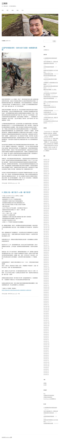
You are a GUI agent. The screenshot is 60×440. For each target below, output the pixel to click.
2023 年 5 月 (46, 196)
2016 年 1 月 (46, 341)
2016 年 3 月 (46, 337)
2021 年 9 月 (46, 231)
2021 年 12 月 (46, 226)
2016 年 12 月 (46, 322)
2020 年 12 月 (46, 246)
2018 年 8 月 (46, 292)
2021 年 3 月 (46, 241)
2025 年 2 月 (46, 170)
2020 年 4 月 (46, 260)
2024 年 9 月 (46, 175)
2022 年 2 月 (46, 222)
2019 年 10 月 (46, 271)
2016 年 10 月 (46, 325)
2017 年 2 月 (46, 318)
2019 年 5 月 (46, 280)
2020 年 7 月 (46, 255)
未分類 (5, 183)
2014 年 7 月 (46, 371)
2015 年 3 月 (46, 357)
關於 (7, 10)
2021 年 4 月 (46, 239)
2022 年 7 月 (46, 213)
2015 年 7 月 (46, 351)
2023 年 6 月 (46, 194)
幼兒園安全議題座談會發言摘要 (50, 114)
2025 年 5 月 (46, 168)
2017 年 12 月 (46, 306)
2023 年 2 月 (46, 201)
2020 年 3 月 (46, 262)
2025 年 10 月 (46, 161)
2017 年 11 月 (46, 308)
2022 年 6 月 (46, 215)
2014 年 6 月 (46, 372)
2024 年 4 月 (46, 182)
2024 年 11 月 (46, 173)
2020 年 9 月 (46, 252)
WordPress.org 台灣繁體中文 (50, 399)
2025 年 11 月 (46, 159)
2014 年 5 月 (46, 374)
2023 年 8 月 (46, 192)
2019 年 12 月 (46, 267)
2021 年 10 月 (46, 229)
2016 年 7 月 (46, 330)
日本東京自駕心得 (47, 112)
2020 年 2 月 (46, 264)
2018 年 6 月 (46, 295)
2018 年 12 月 (46, 287)
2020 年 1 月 (46, 266)
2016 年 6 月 (46, 332)
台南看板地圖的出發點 (48, 73)
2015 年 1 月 (46, 360)
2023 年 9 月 (46, 191)
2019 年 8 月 (46, 274)
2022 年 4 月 (46, 219)
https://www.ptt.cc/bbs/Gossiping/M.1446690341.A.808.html (16, 290)
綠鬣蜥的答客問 (47, 105)
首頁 (3, 10)
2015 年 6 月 (46, 353)
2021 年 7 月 (46, 234)
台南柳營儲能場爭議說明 (49, 66)
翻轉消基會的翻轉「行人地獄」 (50, 89)
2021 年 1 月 (46, 245)
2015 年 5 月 (46, 355)
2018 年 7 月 (46, 294)
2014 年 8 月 (46, 369)
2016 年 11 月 (46, 323)
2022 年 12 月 (46, 205)
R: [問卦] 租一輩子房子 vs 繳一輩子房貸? (16, 192)
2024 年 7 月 (46, 178)
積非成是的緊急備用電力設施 (50, 75)
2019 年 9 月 (46, 273)
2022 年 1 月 (46, 224)
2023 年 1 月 (46, 203)
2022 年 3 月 (46, 220)
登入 (44, 393)
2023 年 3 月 (46, 199)
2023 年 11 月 (46, 189)
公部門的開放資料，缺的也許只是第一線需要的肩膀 (19, 49)
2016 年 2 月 (46, 339)
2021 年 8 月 (46, 233)
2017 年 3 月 (46, 316)
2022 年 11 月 (46, 206)
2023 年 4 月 (46, 198)
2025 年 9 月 (46, 163)
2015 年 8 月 (46, 350)
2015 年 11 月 (46, 344)
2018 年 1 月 (46, 304)
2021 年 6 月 (46, 236)
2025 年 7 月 (46, 164)
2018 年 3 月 (46, 301)
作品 (22, 10)
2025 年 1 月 (46, 171)
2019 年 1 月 (46, 285)
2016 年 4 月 (46, 336)
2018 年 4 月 (46, 299)
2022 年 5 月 (46, 217)
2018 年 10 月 (46, 288)
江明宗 (4, 3)
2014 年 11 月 (46, 364)
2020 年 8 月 (46, 253)
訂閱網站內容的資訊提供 (49, 395)
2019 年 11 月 (46, 269)
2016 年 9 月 (46, 327)
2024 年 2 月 (46, 185)
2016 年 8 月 (46, 329)
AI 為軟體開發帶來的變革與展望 (50, 58)
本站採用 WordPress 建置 (7, 437)
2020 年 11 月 (46, 248)
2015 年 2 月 (46, 358)
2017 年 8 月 (46, 313)
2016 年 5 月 (46, 334)
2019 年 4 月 (46, 281)
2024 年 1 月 (46, 187)
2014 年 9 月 (46, 367)
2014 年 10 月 (46, 365)
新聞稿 (45, 383)
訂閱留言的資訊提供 (48, 397)
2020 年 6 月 (46, 257)
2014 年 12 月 (46, 362)
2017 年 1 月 (46, 320)
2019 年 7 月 (46, 276)
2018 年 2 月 (46, 302)
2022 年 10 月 (46, 208)
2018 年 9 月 (46, 290)
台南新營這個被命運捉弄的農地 (50, 79)
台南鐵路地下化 (46, 49)
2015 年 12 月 (46, 343)
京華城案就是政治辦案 (48, 110)
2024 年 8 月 (46, 177)
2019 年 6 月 (46, 278)
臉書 (17, 10)
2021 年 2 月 (46, 243)
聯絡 (12, 10)
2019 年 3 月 (46, 283)
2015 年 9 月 (46, 348)
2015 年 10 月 (46, 346)
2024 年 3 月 (46, 184)
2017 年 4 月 (46, 315)
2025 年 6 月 (46, 166)
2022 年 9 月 (46, 210)
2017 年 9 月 (46, 311)
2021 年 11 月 (46, 227)
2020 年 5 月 (46, 259)
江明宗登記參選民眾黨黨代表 (50, 107)
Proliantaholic (47, 131)
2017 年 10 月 (46, 309)
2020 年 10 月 (46, 250)
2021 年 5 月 (46, 238)
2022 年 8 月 (46, 212)
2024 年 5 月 (46, 180)
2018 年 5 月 (46, 297)
